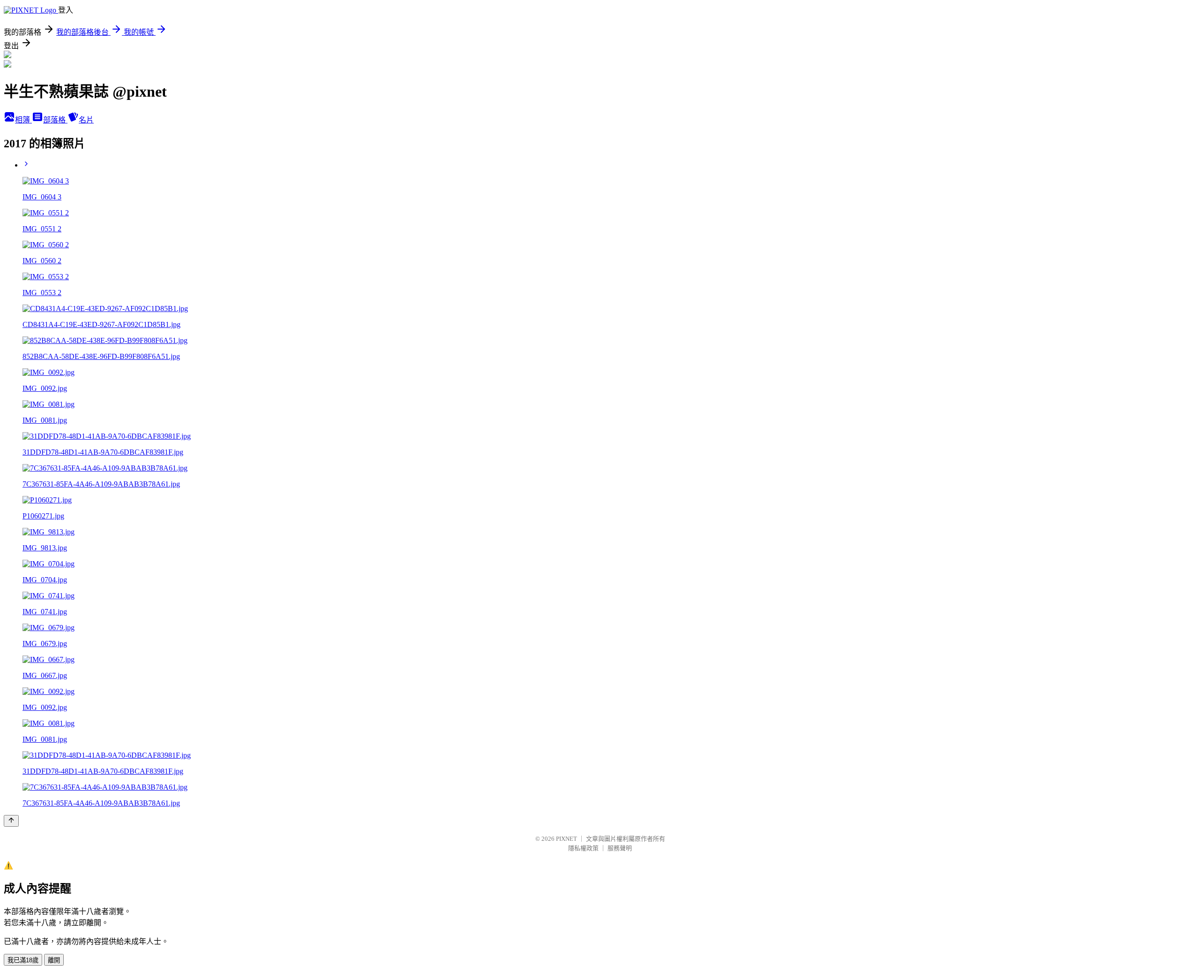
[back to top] (11, 821)
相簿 (23, 120)
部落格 (55, 120)
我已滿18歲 (23, 960)
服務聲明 (620, 848)
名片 (86, 120)
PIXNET (566, 838)
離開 (54, 960)
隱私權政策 (583, 848)
